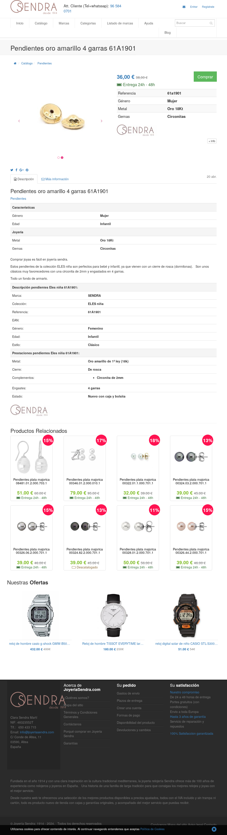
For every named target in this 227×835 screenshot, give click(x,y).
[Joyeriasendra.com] (33, 7)
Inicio (19, 23)
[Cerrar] (214, 830)
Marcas (64, 23)
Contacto (210, 824)
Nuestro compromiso (184, 692)
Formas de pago (128, 715)
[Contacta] (184, 7)
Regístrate (208, 6)
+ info (212, 141)
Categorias (88, 23)
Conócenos (159, 824)
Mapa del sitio (73, 705)
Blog (167, 32)
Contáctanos (72, 724)
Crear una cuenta (129, 708)
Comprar (205, 76)
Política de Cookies (152, 829)
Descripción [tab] (25, 179)
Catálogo (41, 23)
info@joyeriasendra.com (37, 732)
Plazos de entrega (129, 700)
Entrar (194, 6)
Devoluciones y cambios (134, 730)
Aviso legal (195, 824)
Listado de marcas (120, 23)
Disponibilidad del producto (136, 722)
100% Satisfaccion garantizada (191, 733)
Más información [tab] (57, 179)
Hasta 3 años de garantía (188, 716)
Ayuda (148, 23)
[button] (17, 118)
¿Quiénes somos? (76, 697)
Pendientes (44, 63)
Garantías (71, 743)
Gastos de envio (128, 693)
